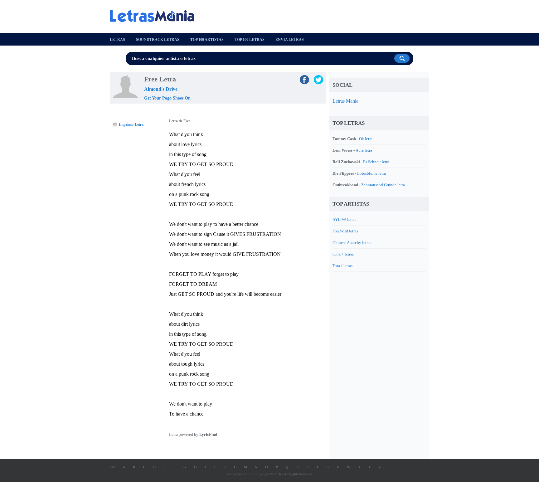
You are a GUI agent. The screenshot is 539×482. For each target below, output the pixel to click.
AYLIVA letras (344, 219)
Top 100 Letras (250, 39)
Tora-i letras (342, 265)
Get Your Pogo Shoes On (167, 98)
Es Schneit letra (376, 161)
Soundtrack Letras (157, 39)
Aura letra (364, 150)
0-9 (112, 467)
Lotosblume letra (371, 173)
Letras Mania (345, 101)
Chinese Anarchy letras (352, 242)
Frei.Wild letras (345, 231)
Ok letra (365, 138)
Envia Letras (289, 39)
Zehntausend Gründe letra (383, 185)
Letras (117, 39)
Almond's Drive (160, 89)
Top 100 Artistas (207, 39)
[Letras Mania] (155, 16)
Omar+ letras (343, 254)
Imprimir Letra (131, 124)
